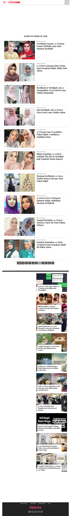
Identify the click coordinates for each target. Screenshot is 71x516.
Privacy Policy (24, 503)
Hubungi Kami (41, 503)
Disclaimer (33, 503)
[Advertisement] (35, 18)
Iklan (49, 503)
